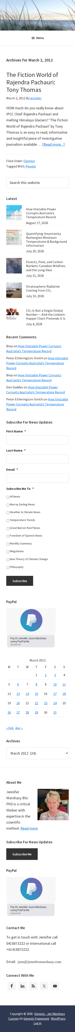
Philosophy (17, 567)
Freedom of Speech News (26, 535)
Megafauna (17, 551)
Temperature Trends (22, 520)
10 (55, 684)
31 (55, 712)
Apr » (18, 728)
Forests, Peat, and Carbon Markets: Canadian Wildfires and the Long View (45, 266)
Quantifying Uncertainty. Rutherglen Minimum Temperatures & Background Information (46, 240)
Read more (29, 828)
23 (45, 703)
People (31, 166)
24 (55, 703)
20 (18, 703)
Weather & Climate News (25, 512)
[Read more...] (53, 144)
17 (55, 694)
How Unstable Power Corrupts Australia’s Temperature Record (41, 213)
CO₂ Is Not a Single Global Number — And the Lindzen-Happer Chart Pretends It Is (46, 314)
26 (9, 712)
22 (36, 703)
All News (15, 496)
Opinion (29, 161)
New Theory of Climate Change (29, 559)
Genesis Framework (36, 1019)
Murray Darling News (22, 504)
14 (27, 694)
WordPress (58, 1019)
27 (18, 712)
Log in (37, 1023)
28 (27, 712)
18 (64, 694)
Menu (40, 38)
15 (36, 694)
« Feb (10, 728)
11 (64, 684)
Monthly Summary (21, 543)
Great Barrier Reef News (25, 528)
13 (18, 694)
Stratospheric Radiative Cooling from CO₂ (43, 288)
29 (36, 712)
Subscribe (19, 581)
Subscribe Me (21, 854)
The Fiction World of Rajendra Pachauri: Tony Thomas (32, 82)
